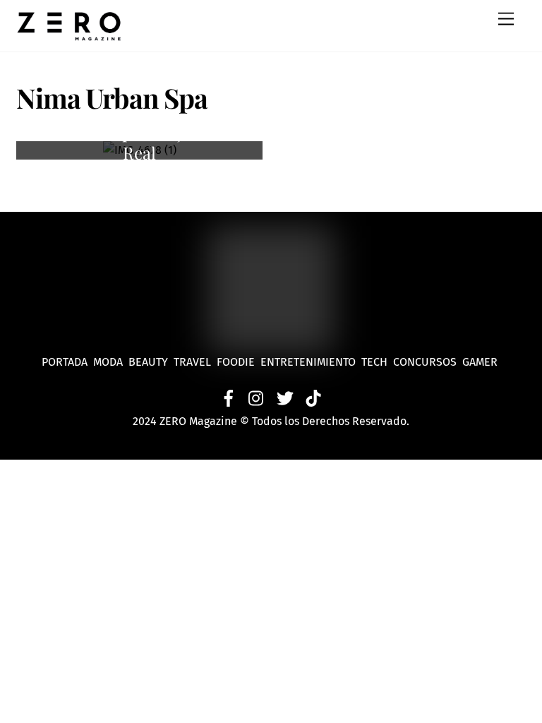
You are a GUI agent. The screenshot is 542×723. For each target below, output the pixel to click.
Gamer (481, 362)
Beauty (151, 362)
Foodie (236, 362)
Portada (65, 362)
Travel (195, 362)
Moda (110, 362)
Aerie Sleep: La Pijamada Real (139, 142)
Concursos (426, 362)
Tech (377, 362)
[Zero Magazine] (69, 34)
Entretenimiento (308, 362)
